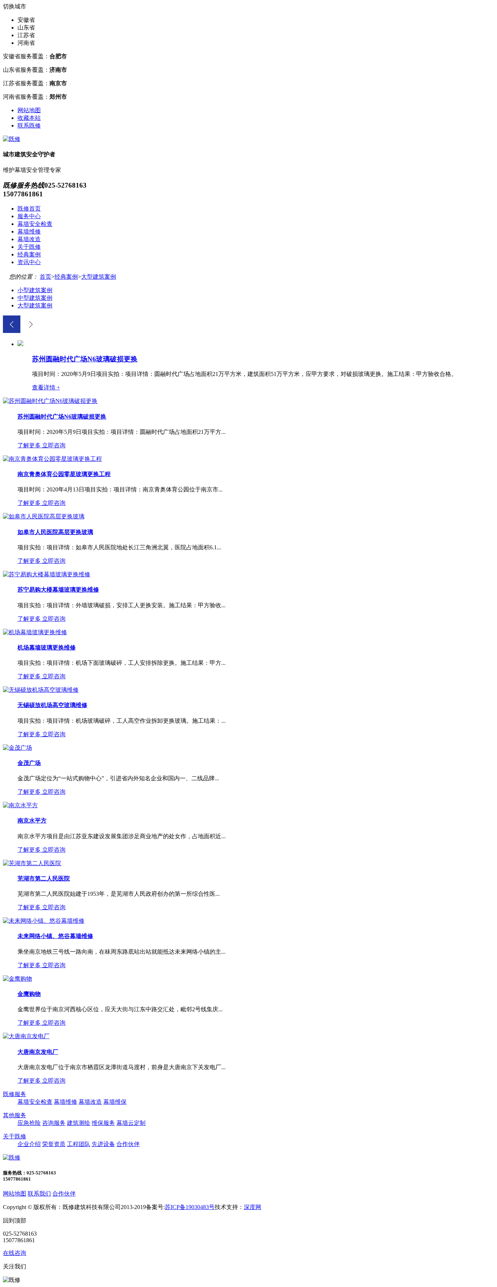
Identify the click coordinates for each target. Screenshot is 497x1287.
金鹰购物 (29, 994)
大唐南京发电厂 (37, 1052)
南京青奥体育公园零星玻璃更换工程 (64, 474)
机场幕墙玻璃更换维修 (46, 647)
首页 (45, 277)
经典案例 (29, 254)
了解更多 (29, 445)
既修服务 (14, 1094)
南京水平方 (32, 820)
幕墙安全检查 (34, 224)
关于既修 (29, 247)
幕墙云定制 (131, 1123)
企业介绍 (29, 1144)
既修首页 (29, 208)
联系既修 (29, 125)
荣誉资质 (53, 1144)
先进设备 (103, 1144)
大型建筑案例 (98, 277)
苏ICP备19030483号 (190, 1207)
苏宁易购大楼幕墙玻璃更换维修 (58, 589)
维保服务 (103, 1123)
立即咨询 (53, 445)
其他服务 (14, 1115)
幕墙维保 (115, 1102)
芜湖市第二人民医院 (43, 878)
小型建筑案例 (34, 290)
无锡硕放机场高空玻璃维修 (52, 705)
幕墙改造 (29, 239)
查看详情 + (46, 387)
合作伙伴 (128, 1144)
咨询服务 (53, 1123)
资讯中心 (29, 262)
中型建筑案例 (34, 298)
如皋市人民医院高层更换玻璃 (55, 532)
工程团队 (78, 1144)
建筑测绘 (78, 1123)
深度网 (252, 1207)
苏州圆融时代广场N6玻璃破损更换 (85, 359)
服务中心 (29, 216)
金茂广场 (29, 763)
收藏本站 (29, 118)
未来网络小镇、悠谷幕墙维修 (55, 936)
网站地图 (29, 110)
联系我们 (39, 1193)
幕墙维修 (29, 231)
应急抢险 (29, 1123)
